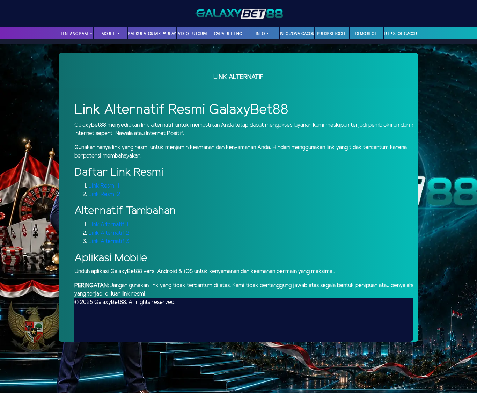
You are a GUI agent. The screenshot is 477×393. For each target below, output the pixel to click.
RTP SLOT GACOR (400, 33)
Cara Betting (228, 33)
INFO (261, 33)
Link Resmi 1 (103, 186)
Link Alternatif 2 (108, 233)
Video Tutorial (193, 33)
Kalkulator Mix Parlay (152, 33)
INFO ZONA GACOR (297, 33)
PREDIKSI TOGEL (331, 33)
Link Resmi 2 (104, 194)
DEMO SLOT (366, 33)
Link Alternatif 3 (108, 241)
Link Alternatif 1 (108, 224)
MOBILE (109, 33)
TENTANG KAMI (74, 33)
